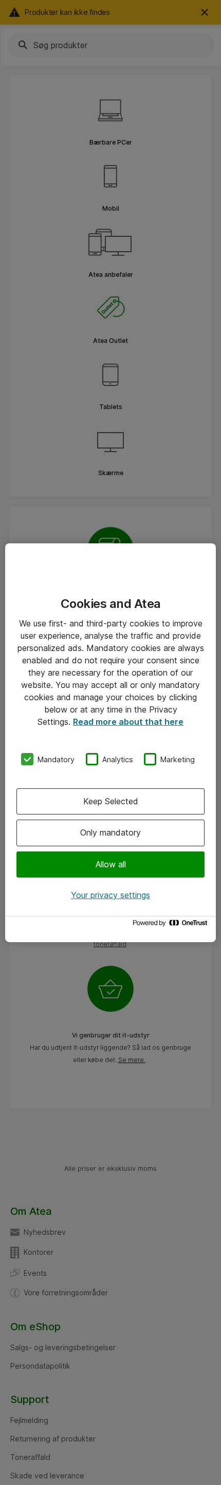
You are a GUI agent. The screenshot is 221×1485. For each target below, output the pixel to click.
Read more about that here (128, 721)
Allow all (111, 864)
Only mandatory (110, 832)
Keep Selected (110, 801)
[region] (110, 742)
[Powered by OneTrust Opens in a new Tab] (172, 925)
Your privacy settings (110, 895)
